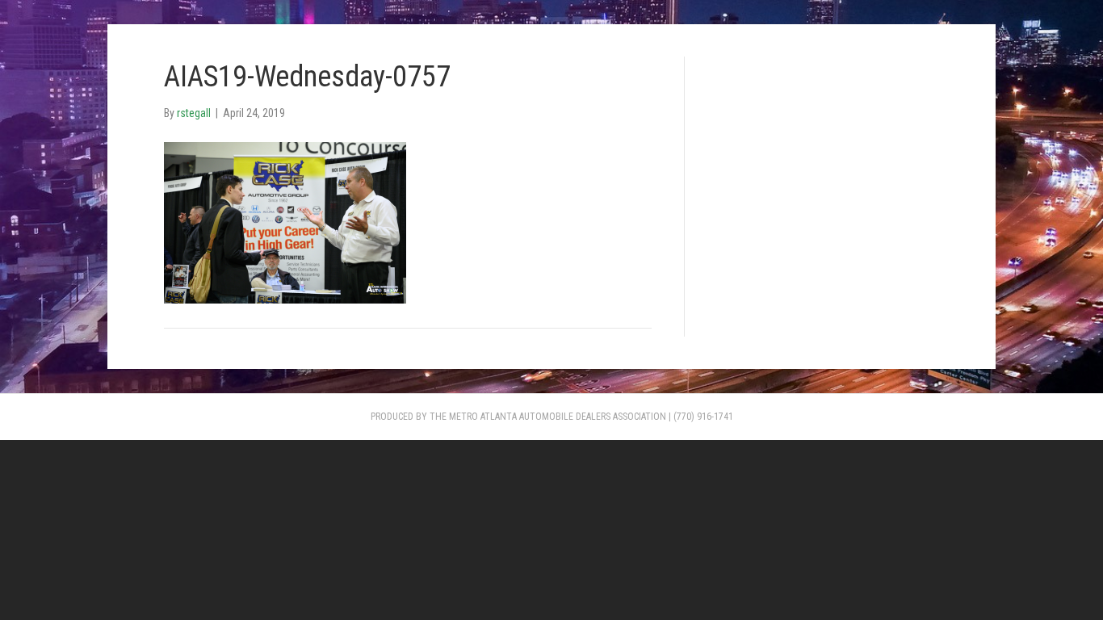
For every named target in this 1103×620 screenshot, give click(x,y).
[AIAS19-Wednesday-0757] (285, 221)
